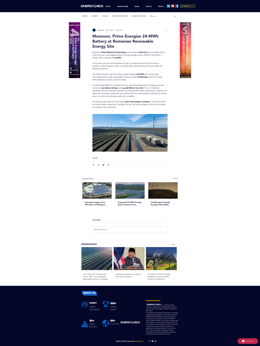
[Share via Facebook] (93, 165)
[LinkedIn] (168, 6)
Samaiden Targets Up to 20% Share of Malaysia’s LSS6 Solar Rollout (95, 203)
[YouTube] (172, 6)
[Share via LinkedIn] (103, 165)
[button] (150, 6)
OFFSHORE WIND (119, 16)
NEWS (85, 16)
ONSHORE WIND (139, 16)
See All (175, 178)
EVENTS (95, 16)
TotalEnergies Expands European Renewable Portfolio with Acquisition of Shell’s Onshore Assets (163, 203)
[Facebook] (177, 6)
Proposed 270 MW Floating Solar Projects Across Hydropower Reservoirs (129, 203)
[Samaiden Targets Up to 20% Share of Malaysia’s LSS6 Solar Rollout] (97, 190)
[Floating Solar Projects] (130, 190)
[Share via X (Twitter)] (98, 165)
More (152, 16)
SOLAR (105, 16)
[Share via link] (108, 165)
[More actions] (166, 30)
